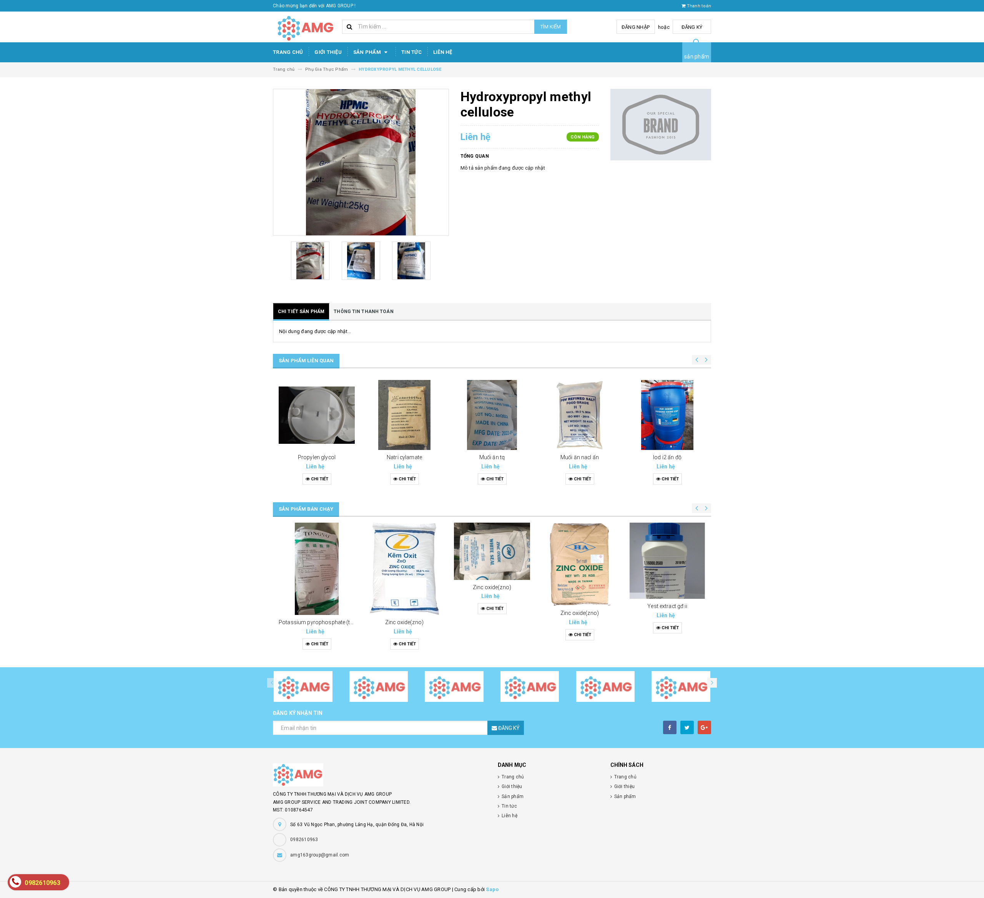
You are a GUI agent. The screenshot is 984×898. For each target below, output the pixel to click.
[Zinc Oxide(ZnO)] (404, 569)
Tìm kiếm (550, 27)
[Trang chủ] (304, 27)
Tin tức (411, 52)
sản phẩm (696, 56)
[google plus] (704, 727)
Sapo (492, 889)
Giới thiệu (328, 52)
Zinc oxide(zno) (404, 622)
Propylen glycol (317, 457)
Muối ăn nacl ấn (579, 457)
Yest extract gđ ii (667, 606)
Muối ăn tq (492, 457)
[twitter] (687, 727)
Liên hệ (442, 52)
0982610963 (304, 839)
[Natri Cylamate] (404, 415)
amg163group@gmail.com (319, 855)
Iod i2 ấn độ (667, 457)
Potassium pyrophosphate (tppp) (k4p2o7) (332, 622)
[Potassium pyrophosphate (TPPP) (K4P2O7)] (317, 569)
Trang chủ (288, 52)
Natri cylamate (404, 457)
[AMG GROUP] (379, 775)
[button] (712, 683)
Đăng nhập (636, 27)
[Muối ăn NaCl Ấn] (580, 415)
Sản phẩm (367, 52)
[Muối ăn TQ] (492, 415)
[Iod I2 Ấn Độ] (667, 415)
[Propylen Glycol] (317, 415)
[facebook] (669, 727)
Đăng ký (692, 27)
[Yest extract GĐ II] (667, 561)
